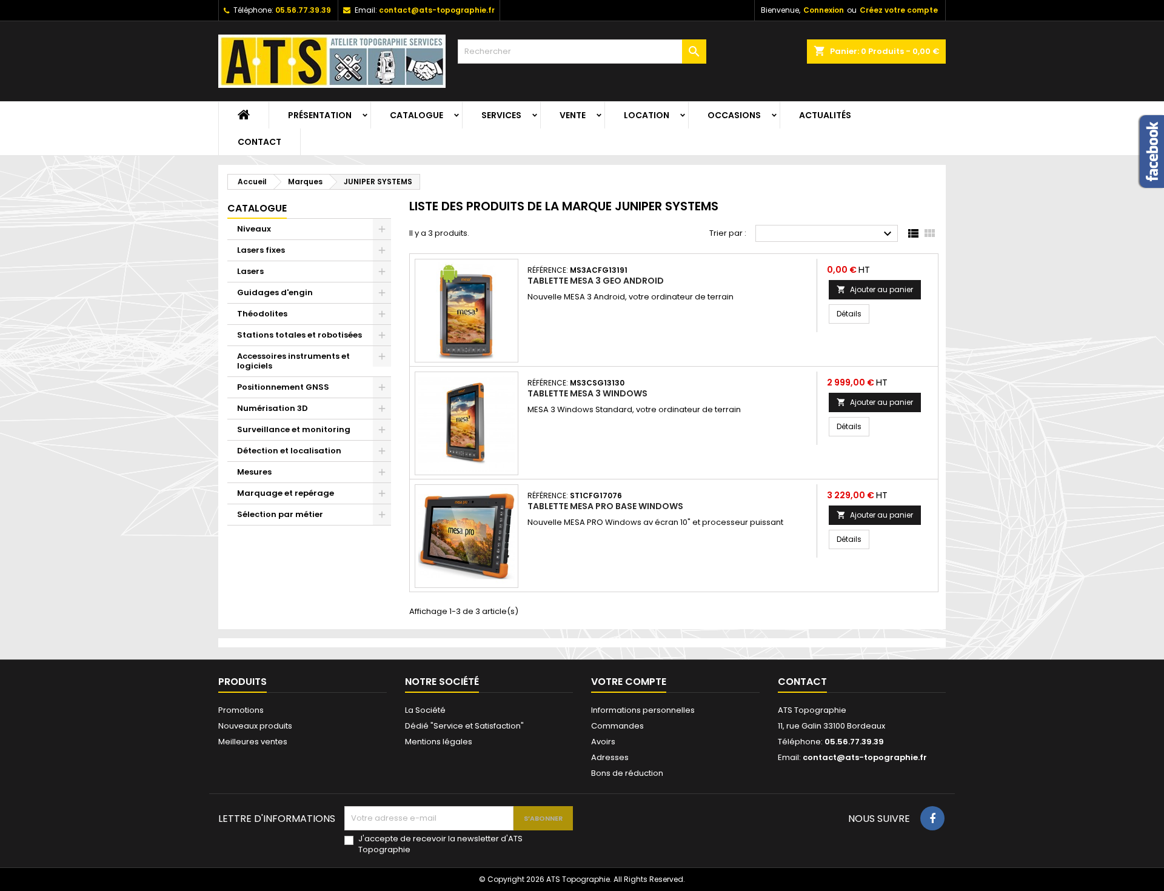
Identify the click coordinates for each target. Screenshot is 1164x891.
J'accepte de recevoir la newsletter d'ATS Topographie (440, 844)
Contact (259, 142)
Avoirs (603, 741)
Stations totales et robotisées (299, 335)
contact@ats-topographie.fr (437, 10)
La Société (425, 710)
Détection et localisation (289, 450)
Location (646, 115)
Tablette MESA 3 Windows (587, 393)
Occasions (734, 115)
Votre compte (628, 682)
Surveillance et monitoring (293, 429)
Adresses (610, 757)
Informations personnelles (643, 710)
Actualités (825, 115)
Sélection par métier (280, 514)
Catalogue (416, 115)
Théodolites (262, 313)
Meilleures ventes (252, 741)
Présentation (320, 115)
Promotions (241, 710)
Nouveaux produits (255, 726)
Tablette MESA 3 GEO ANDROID (595, 281)
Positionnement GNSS (283, 387)
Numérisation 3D (272, 408)
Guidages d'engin (275, 292)
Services (501, 115)
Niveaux (254, 229)
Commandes (617, 726)
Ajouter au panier (875, 289)
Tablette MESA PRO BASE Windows (605, 506)
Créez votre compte (899, 10)
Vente (573, 115)
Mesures (254, 472)
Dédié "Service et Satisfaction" (464, 726)
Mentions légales (438, 741)
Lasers (250, 271)
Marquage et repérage (285, 493)
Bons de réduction (627, 773)
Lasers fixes (261, 250)
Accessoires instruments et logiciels (293, 361)
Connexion (823, 10)
